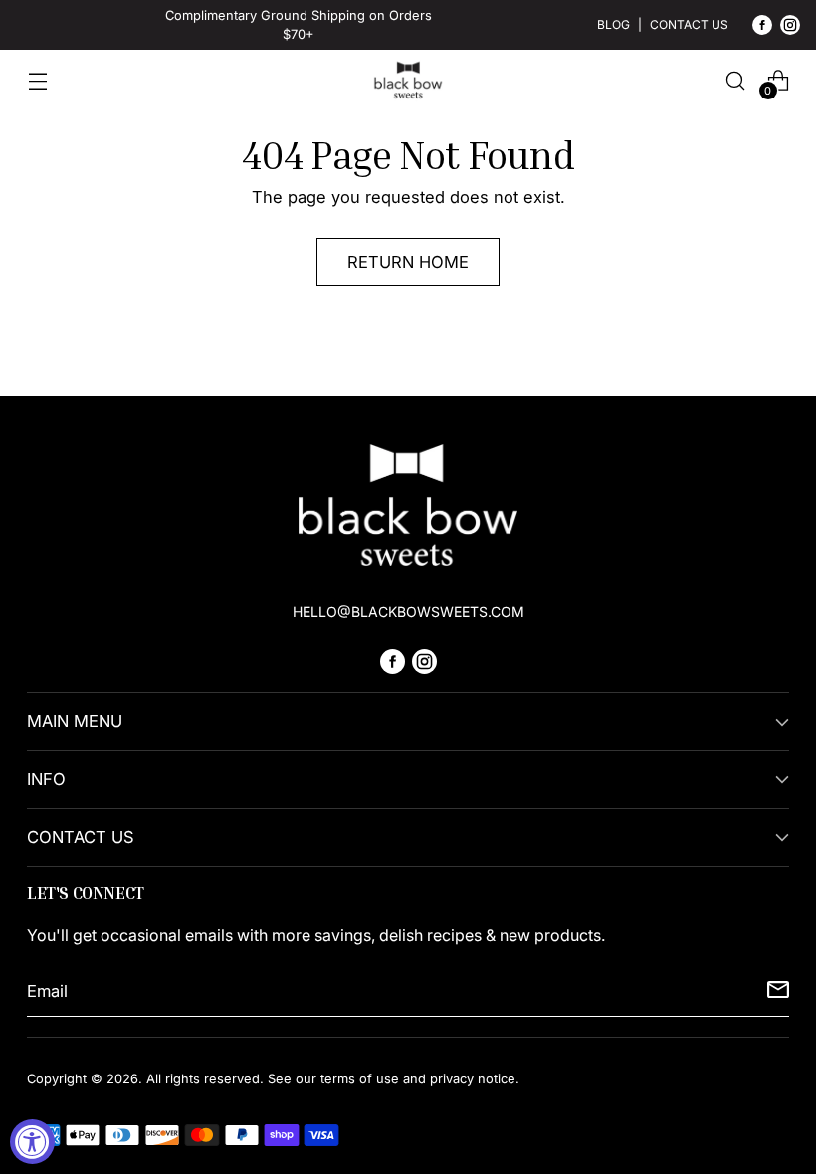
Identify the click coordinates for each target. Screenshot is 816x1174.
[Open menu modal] (37, 80)
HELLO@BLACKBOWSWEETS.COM (408, 611)
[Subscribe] (778, 992)
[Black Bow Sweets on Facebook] (762, 28)
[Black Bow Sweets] (408, 80)
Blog (613, 24)
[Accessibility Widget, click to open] (32, 1141)
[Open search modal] (735, 80)
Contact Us (689, 24)
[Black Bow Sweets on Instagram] (790, 28)
